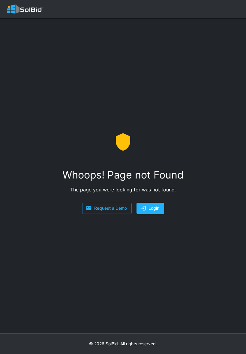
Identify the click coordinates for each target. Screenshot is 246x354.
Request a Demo (110, 208)
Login (153, 208)
